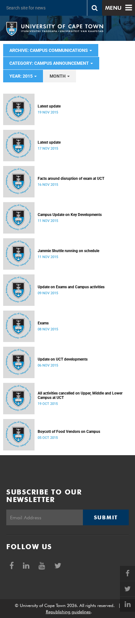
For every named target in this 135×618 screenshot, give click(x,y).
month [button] (58, 76)
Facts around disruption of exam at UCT (71, 178)
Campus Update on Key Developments (70, 214)
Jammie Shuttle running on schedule (68, 251)
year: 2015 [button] (21, 76)
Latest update (49, 106)
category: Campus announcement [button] (49, 63)
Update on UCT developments (63, 359)
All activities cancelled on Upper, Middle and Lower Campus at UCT (80, 395)
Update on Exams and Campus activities (71, 287)
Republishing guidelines (68, 611)
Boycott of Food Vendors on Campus (69, 431)
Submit (106, 517)
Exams (43, 323)
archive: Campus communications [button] (49, 50)
